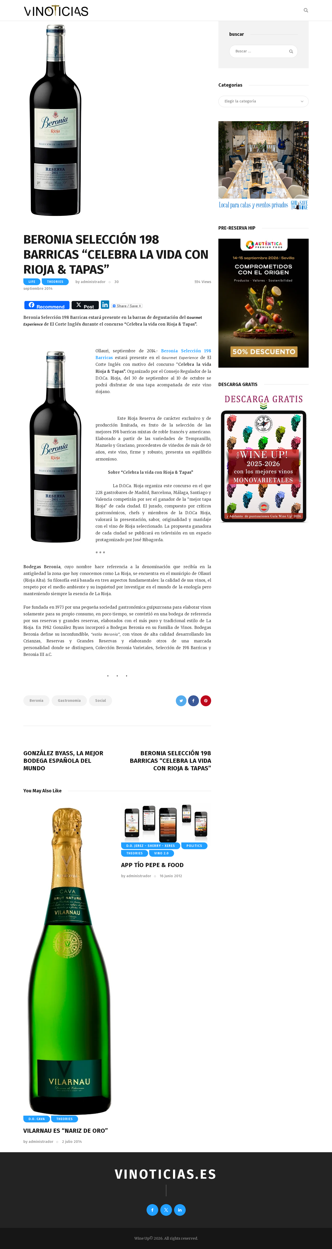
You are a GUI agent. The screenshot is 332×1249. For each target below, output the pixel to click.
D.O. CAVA (37, 1119)
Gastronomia (69, 700)
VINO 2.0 (161, 853)
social (100, 700)
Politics (194, 846)
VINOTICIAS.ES (166, 1174)
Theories (55, 282)
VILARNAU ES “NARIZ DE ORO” (65, 1130)
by (90, 282)
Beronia (36, 700)
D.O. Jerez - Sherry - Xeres (150, 846)
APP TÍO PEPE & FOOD (152, 865)
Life (32, 282)
